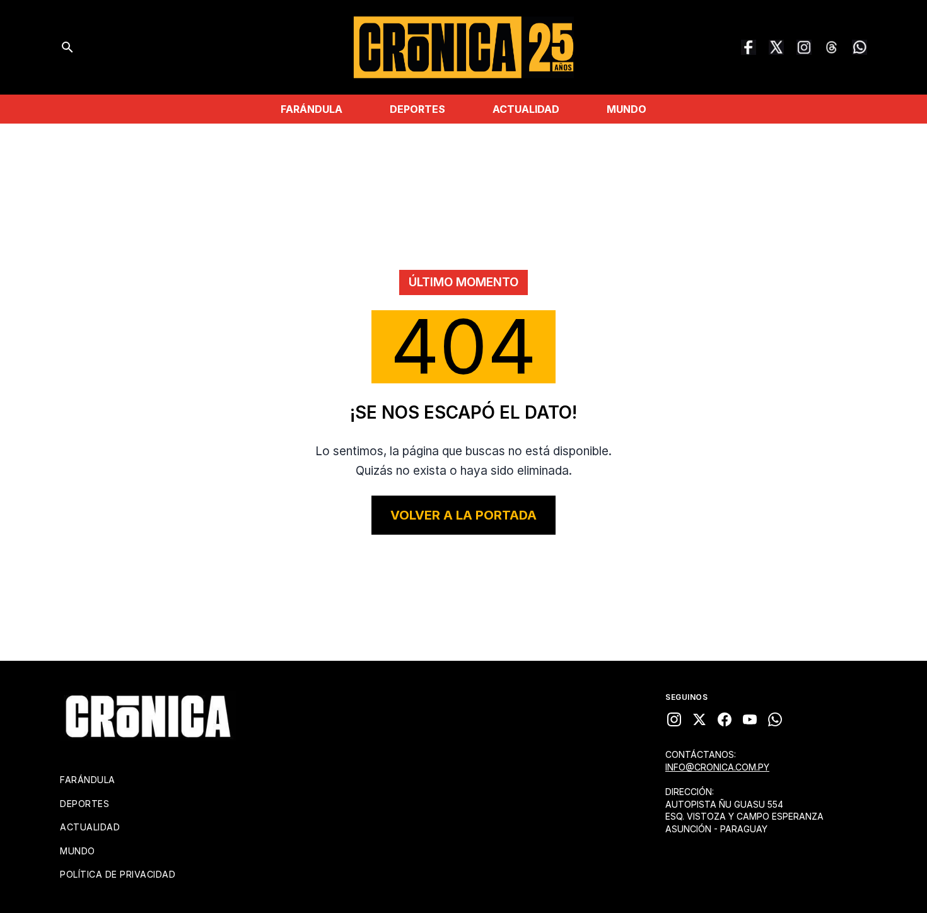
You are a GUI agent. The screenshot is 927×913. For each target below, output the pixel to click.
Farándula (311, 109)
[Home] (148, 716)
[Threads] (831, 47)
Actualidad (526, 109)
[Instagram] (804, 47)
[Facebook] (748, 47)
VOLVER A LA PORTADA (463, 515)
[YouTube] (750, 719)
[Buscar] (67, 47)
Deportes (417, 109)
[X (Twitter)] (776, 47)
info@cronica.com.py (717, 767)
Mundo (626, 109)
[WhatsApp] (859, 47)
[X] (699, 719)
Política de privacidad (117, 874)
